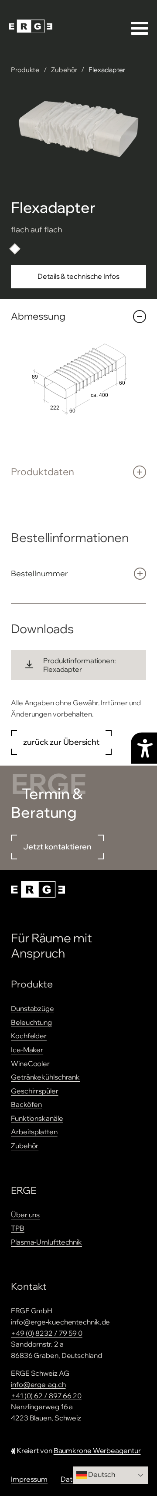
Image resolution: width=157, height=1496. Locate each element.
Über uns (25, 1214)
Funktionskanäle (37, 1118)
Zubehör (64, 70)
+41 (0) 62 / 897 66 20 (46, 1395)
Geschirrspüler (34, 1090)
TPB (17, 1228)
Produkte (25, 70)
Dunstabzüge (32, 1008)
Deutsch (101, 1474)
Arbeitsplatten (34, 1131)
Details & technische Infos (78, 276)
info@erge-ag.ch (38, 1384)
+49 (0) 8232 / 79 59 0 (46, 1333)
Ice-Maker (27, 1049)
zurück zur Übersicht (61, 742)
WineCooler (30, 1063)
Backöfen (26, 1104)
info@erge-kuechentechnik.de (60, 1322)
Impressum (29, 1479)
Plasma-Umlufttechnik (46, 1242)
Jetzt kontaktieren (57, 847)
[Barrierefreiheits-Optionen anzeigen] (144, 748)
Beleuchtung (31, 1022)
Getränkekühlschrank (45, 1077)
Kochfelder (29, 1035)
